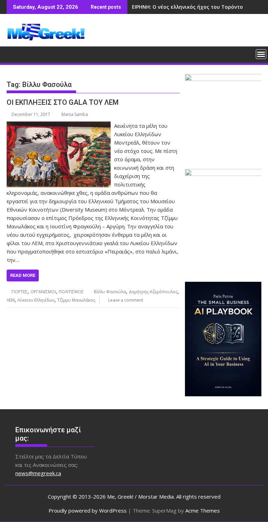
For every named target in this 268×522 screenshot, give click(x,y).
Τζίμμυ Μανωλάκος (76, 300)
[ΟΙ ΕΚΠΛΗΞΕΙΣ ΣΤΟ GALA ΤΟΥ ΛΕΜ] (59, 125)
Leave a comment (125, 300)
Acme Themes (202, 510)
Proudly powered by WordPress (88, 510)
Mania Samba (74, 114)
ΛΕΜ (11, 300)
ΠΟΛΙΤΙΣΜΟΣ (71, 292)
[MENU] (261, 54)
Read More (22, 275)
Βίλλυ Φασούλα (110, 292)
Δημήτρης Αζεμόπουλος (153, 292)
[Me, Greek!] (13, 53)
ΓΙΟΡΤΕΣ (20, 292)
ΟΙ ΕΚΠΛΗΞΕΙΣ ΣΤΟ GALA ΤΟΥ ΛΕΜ (63, 102)
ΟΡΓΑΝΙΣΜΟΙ (43, 292)
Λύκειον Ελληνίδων (35, 300)
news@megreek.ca (38, 473)
